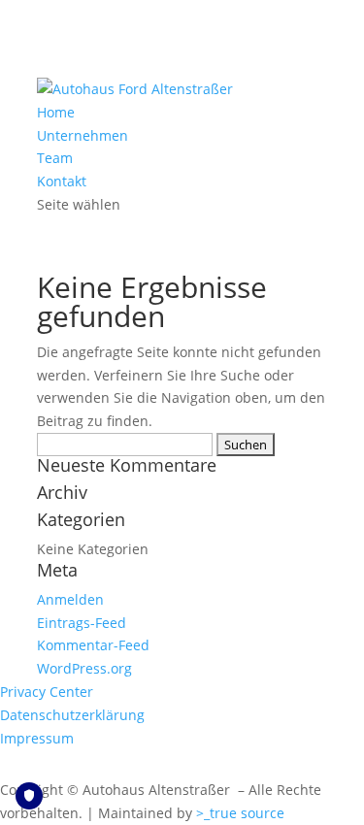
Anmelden (70, 599)
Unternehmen (82, 135)
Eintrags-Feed (81, 622)
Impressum (37, 738)
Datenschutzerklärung (72, 715)
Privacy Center (46, 691)
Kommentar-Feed (93, 645)
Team (55, 157)
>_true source (240, 813)
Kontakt (61, 181)
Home (56, 112)
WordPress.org (84, 668)
